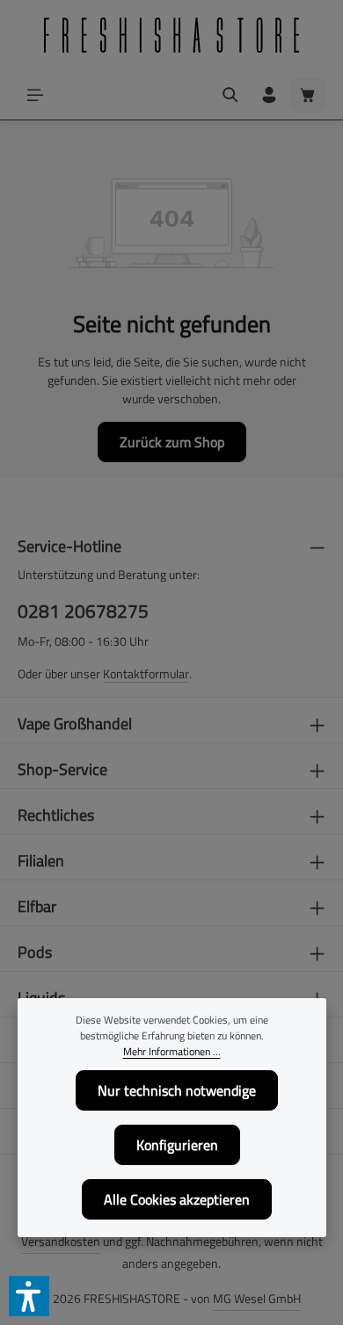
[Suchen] (230, 94)
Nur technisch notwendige (177, 1090)
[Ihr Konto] (269, 94)
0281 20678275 (83, 611)
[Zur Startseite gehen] (171, 35)
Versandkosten (60, 1241)
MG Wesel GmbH (257, 1298)
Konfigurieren (177, 1144)
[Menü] (35, 94)
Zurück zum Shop (172, 442)
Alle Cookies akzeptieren (177, 1199)
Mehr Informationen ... (172, 1052)
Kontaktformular (146, 673)
